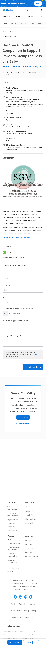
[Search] (40, 10)
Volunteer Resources (11, 525)
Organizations (12, 520)
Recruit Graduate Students (13, 570)
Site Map (33, 611)
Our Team (28, 544)
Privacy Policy (35, 354)
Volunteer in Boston (10, 635)
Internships (29, 511)
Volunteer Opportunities (12, 508)
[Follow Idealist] (15, 597)
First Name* (6, 274)
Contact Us (29, 548)
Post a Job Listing (14, 543)
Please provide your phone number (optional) (18, 309)
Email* (5, 297)
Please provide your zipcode (12, 336)
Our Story (28, 540)
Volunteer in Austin (27, 638)
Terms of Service (13, 356)
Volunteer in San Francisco (29, 635)
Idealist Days (12, 530)
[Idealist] (8, 9)
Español (22, 604)
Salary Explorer (30, 519)
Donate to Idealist (31, 556)
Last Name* (6, 285)
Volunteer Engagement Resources (12, 562)
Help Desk (28, 552)
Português (31, 604)
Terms (12, 611)
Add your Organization (12, 555)
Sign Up (34, 10)
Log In (27, 10)
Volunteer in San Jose (28, 631)
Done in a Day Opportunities (12, 514)
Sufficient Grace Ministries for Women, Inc (22, 66)
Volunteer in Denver (10, 638)
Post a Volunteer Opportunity (13, 548)
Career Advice (29, 523)
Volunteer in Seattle (10, 631)
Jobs (26, 507)
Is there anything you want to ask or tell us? (17, 321)
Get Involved (6, 16)
